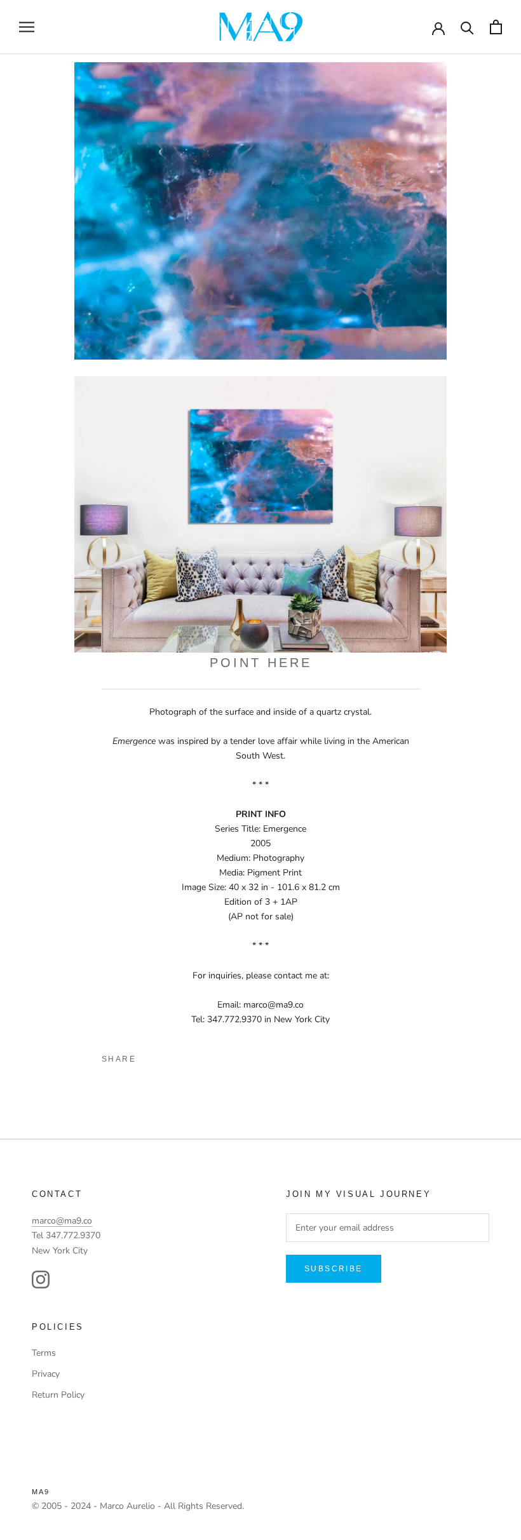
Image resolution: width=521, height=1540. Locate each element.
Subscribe (333, 1268)
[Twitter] (172, 1056)
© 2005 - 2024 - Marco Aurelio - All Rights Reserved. (138, 1506)
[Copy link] (237, 1056)
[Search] (467, 27)
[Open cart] (496, 27)
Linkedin (193, 1056)
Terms (44, 1353)
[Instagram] (41, 1279)
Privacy (46, 1374)
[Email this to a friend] (215, 1056)
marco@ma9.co (62, 1221)
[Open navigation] (26, 27)
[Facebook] (150, 1056)
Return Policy (58, 1395)
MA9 (41, 1492)
